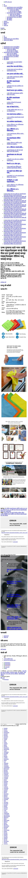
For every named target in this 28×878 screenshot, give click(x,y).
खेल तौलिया (9, 18)
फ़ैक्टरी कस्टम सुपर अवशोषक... (15, 90)
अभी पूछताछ (3, 649)
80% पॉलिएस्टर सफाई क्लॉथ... (15, 147)
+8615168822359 (8, 658)
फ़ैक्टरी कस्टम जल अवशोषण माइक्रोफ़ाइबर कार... (14, 582)
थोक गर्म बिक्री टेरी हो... (13, 107)
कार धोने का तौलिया (5, 672)
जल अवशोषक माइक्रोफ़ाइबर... (15, 121)
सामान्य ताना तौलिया (14, 10)
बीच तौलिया (9, 20)
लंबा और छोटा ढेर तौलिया (15, 11)
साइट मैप (24, 671)
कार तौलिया (20, 672)
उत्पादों (5, 6)
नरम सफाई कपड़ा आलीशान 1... (15, 114)
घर (4, 4)
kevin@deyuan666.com (9, 660)
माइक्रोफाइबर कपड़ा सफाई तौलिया (14, 7)
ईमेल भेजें (3, 678)
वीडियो (5, 24)
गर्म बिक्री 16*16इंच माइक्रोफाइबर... (12, 180)
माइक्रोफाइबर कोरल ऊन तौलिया (14, 13)
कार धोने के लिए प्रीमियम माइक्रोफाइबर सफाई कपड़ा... (14, 595)
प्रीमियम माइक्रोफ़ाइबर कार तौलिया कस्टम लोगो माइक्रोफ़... (15, 628)
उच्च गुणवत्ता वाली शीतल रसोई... (15, 74)
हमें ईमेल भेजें (3, 282)
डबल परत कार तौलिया (15, 14)
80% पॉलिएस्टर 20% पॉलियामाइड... (13, 129)
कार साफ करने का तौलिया (12, 673)
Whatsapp (6, 679)
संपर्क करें (6, 25)
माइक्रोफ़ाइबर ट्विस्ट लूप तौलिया (14, 17)
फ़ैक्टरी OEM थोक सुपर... (14, 163)
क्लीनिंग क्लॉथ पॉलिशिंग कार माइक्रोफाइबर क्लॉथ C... (14, 606)
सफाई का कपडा (13, 672)
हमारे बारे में (6, 22)
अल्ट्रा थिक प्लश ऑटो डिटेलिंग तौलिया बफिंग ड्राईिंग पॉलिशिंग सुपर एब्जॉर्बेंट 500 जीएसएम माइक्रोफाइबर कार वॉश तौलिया (14, 514)
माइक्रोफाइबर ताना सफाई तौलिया (14, 8)
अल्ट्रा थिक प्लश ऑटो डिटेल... (15, 66)
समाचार (5, 21)
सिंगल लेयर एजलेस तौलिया (16, 15)
